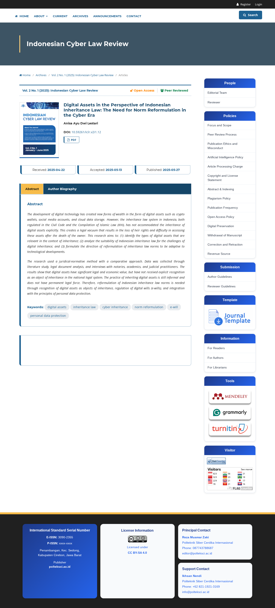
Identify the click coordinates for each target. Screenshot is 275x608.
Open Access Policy (221, 217)
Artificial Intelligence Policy (225, 157)
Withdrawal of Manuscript (225, 235)
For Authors (215, 357)
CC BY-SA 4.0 (137, 552)
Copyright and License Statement (223, 178)
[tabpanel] (106, 260)
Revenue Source (219, 253)
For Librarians (217, 367)
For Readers (216, 348)
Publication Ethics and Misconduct (222, 146)
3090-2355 (65, 537)
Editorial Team (217, 92)
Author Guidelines (220, 276)
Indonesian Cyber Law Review (77, 44)
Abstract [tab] (32, 189)
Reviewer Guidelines (221, 286)
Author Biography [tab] (62, 189)
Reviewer (214, 102)
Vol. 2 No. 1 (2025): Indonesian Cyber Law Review (82, 75)
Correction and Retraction (225, 244)
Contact (134, 16)
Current (60, 16)
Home (24, 16)
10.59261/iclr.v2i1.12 (86, 132)
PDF (73, 140)
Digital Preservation (221, 226)
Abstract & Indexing (221, 189)
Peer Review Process (222, 134)
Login (258, 4)
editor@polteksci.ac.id (197, 553)
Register (245, 4)
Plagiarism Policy (219, 198)
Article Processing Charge (225, 166)
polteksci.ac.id (59, 566)
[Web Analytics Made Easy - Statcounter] (216, 461)
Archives (80, 16)
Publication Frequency (223, 207)
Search (252, 15)
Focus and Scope (219, 125)
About (39, 16)
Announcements (107, 16)
